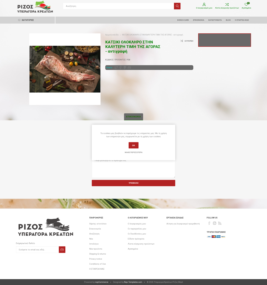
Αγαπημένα (133, 249)
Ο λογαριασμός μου (204, 8)
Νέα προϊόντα (95, 249)
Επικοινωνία (95, 228)
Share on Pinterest (124, 67)
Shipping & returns (97, 254)
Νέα (91, 239)
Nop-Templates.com (133, 282)
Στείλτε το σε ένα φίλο (129, 67)
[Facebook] (209, 223)
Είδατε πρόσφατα (136, 239)
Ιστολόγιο (94, 244)
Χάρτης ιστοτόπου (98, 223)
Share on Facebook (120, 67)
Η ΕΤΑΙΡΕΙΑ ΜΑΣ (97, 269)
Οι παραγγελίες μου (137, 228)
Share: (109, 67)
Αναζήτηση (177, 6)
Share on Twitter (116, 67)
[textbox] (118, 6)
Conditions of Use (97, 264)
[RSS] (220, 223)
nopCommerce (101, 282)
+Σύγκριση (188, 41)
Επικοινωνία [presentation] (133, 116)
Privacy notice (95, 259)
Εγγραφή (62, 249)
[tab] (133, 116)
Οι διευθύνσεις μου (137, 234)
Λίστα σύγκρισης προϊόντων (227, 8)
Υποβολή (133, 183)
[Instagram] (214, 223)
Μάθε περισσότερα (133, 152)
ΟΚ (133, 145)
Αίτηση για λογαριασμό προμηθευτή (183, 223)
